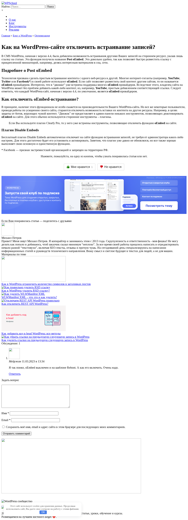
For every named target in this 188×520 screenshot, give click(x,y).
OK (43, 512)
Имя (5, 413)
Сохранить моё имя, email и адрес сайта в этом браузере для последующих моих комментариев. (65, 427)
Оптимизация (42, 35)
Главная (5, 35)
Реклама (14, 29)
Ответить (15, 373)
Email (5, 420)
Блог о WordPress (22, 35)
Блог (12, 23)
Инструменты (17, 26)
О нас (12, 19)
